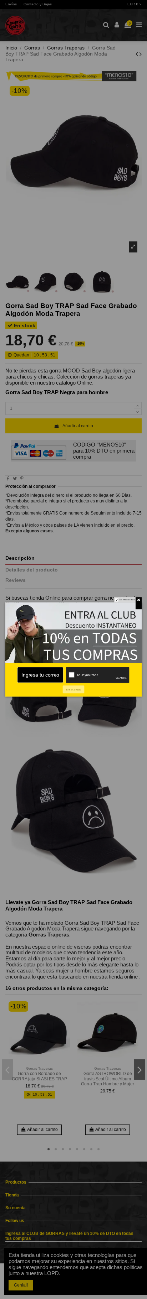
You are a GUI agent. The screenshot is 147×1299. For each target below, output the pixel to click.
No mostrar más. (127, 600)
